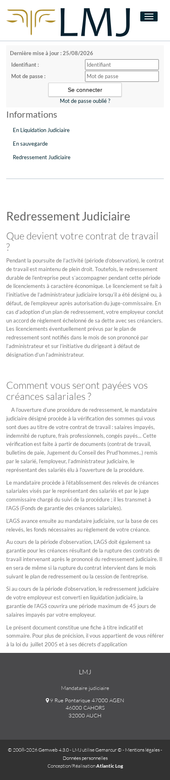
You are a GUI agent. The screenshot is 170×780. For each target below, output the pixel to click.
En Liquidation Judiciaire (41, 130)
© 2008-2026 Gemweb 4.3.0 (38, 750)
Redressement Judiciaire (42, 157)
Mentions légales (142, 750)
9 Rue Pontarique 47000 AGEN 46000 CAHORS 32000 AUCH (86, 708)
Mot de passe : (28, 76)
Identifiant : (25, 64)
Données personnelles (85, 758)
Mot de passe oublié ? (85, 101)
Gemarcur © (108, 750)
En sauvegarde (30, 143)
